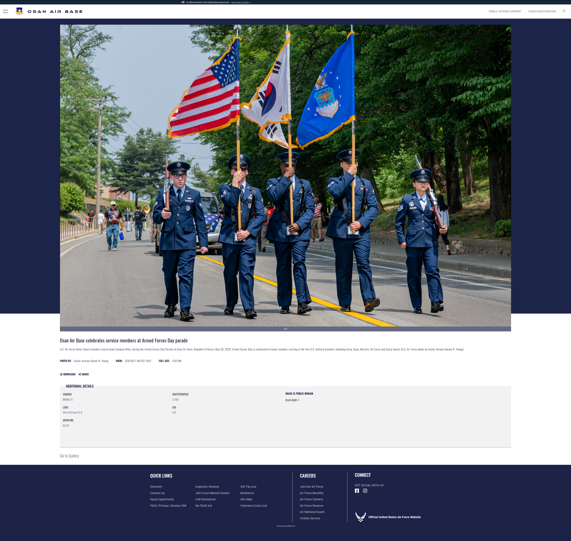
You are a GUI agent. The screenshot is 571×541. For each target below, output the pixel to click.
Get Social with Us (369, 485)
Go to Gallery (69, 455)
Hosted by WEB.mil (286, 526)
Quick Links (161, 475)
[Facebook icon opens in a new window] (357, 491)
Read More (292, 400)
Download (69, 374)
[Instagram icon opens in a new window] (365, 491)
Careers (308, 475)
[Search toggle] (564, 11)
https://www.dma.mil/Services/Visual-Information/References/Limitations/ (380, 411)
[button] (241, 2)
